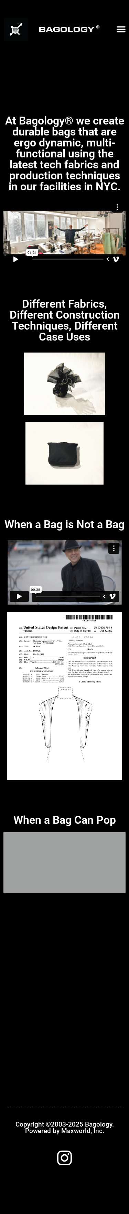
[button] (121, 29)
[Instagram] (65, 1158)
